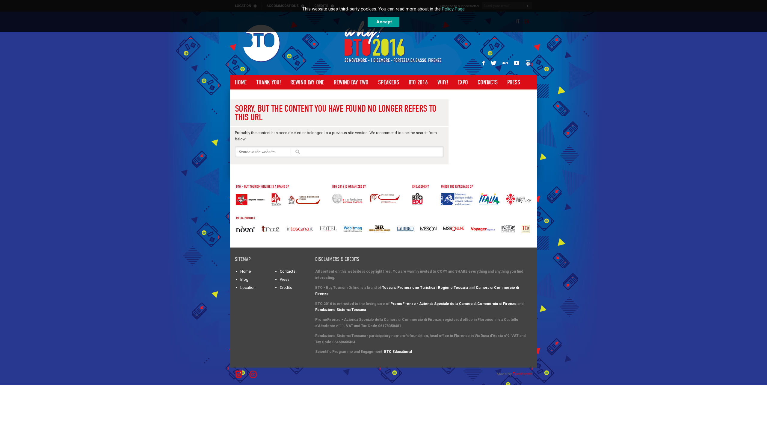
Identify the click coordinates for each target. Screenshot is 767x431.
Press (513, 82)
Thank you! (268, 82)
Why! (442, 82)
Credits (286, 287)
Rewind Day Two (351, 82)
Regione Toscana (453, 288)
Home (241, 82)
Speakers (388, 82)
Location (248, 287)
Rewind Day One (307, 82)
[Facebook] (483, 63)
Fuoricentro (522, 374)
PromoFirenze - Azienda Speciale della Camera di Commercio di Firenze (453, 304)
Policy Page (453, 9)
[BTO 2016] (261, 43)
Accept (384, 22)
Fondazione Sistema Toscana (340, 310)
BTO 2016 (418, 82)
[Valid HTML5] (239, 374)
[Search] (298, 151)
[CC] (254, 374)
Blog (244, 279)
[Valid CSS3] (264, 373)
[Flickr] (505, 63)
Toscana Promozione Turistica (408, 288)
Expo (463, 82)
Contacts (487, 82)
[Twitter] (493, 63)
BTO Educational (398, 352)
